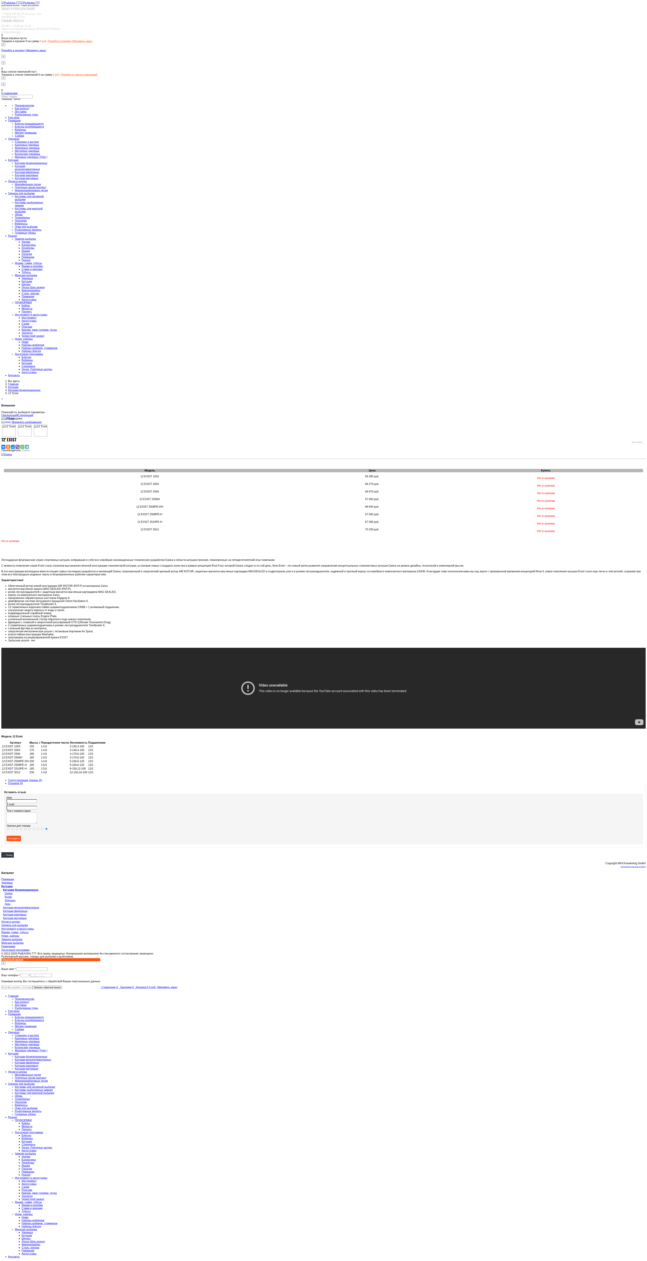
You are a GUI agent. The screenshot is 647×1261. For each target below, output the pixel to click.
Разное (12, 235)
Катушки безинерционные (31, 163)
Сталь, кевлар (30, 293)
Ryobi (8, 897)
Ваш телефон (11, 975)
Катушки (13, 160)
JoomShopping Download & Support (633, 867)
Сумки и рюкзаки (32, 269)
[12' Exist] (9, 430)
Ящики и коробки (32, 266)
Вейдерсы (21, 223)
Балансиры (29, 245)
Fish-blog (13, 117)
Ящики (26, 251)
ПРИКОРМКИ (23, 302)
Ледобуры (28, 248)
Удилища (13, 138)
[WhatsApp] (22, 447)
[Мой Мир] (13, 447)
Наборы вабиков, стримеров (39, 348)
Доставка (20, 111)
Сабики (19, 135)
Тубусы (26, 272)
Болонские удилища (27, 154)
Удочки (26, 242)
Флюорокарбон (31, 290)
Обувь (19, 214)
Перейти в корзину (60, 41)
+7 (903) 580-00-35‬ (21, 13)
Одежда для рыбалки (21, 193)
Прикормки (8, 946)
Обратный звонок (12, 959)
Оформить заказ (82, 41)
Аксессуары (29, 299)
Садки (25, 323)
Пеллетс (27, 311)
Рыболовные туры (26, 114)
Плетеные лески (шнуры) (30, 187)
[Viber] (18, 447)
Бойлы (26, 305)
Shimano (10, 900)
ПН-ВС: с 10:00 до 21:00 (16, 26)
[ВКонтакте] (3, 447)
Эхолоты (27, 332)
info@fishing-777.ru (13, 16)
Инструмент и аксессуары (31, 314)
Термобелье (22, 217)
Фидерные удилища (27, 148)
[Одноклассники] (8, 447)
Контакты (14, 375)
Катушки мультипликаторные (27, 168)
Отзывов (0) (15, 783)
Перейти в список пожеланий (79, 74)
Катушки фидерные (27, 172)
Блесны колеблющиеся (29, 126)
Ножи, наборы (24, 339)
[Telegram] (27, 447)
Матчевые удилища (27, 151)
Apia (7, 904)
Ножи (25, 342)
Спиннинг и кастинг (27, 141)
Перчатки (21, 220)
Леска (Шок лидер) (33, 287)
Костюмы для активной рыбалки (35, 1087)
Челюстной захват (33, 335)
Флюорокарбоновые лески (31, 190)
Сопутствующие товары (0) (25, 780)
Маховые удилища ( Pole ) (31, 157)
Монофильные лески (28, 184)
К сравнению (9, 93)
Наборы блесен (31, 351)
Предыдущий (9, 415)
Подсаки (27, 326)
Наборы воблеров (33, 345)
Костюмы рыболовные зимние (34, 1090)
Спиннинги (28, 366)
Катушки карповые (26, 175)
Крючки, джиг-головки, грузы (39, 329)
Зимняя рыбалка (25, 238)
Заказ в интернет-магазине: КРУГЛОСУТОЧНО (30, 29)
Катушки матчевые (26, 178)
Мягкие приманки (26, 132)
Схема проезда (11, 32)
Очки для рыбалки (26, 226)
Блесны (26, 357)
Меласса (27, 308)
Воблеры (20, 129)
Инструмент (29, 317)
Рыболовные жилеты (28, 229)
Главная (13, 996)
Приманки (14, 120)
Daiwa (8, 893)
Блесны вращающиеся (29, 123)
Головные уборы (25, 232)
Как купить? (22, 108)
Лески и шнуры (17, 181)
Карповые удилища (27, 144)
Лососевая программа (29, 354)
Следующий (25, 415)
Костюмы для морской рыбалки (34, 1093)
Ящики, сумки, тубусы (28, 263)
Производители (24, 105)
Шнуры (26, 284)
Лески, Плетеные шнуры (37, 369)
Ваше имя (8, 969)
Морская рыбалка (26, 275)
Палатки (27, 254)
